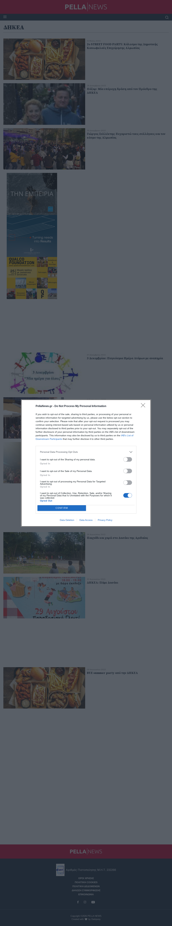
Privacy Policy (105, 520)
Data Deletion (67, 520)
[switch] (127, 459)
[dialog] (86, 463)
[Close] (144, 406)
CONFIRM (62, 508)
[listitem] (86, 452)
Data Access (86, 520)
